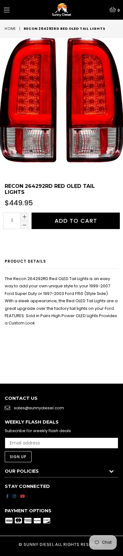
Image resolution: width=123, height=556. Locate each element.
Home (10, 28)
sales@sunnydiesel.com (39, 408)
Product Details (25, 261)
